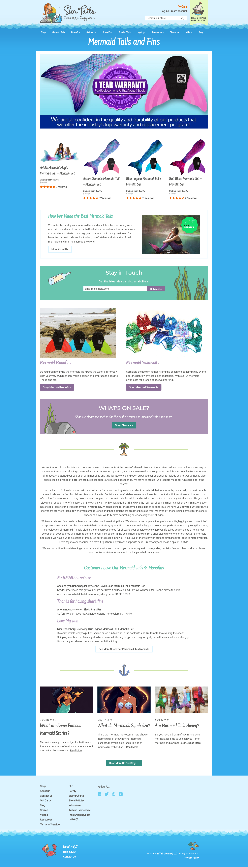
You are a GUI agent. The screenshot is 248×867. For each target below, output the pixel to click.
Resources (46, 819)
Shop (43, 32)
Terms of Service (50, 824)
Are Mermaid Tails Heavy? (177, 726)
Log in (164, 10)
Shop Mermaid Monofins (57, 387)
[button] (48, 186)
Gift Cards (46, 800)
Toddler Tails (125, 32)
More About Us (60, 249)
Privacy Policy (191, 857)
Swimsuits (91, 32)
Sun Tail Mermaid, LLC (166, 853)
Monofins (75, 32)
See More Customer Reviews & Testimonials (124, 649)
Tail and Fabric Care (80, 810)
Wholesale (75, 805)
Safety (72, 790)
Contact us (46, 795)
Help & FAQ (69, 851)
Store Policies (77, 800)
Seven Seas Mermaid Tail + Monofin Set (122, 585)
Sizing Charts (76, 795)
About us (45, 790)
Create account (178, 10)
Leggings (141, 32)
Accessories (158, 32)
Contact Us (69, 856)
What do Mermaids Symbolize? (123, 726)
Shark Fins (107, 32)
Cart (184, 6)
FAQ (71, 786)
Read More (76, 750)
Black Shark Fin (92, 609)
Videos (189, 32)
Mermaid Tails (58, 32)
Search (44, 810)
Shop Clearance (124, 425)
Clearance (174, 32)
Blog (201, 32)
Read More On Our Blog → (124, 763)
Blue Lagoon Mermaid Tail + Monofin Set (110, 629)
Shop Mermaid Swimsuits (143, 387)
